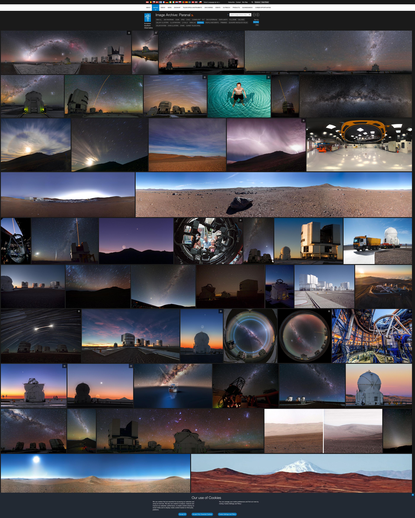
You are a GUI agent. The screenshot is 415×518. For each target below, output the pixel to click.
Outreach (226, 7)
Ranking (256, 22)
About (148, 7)
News (170, 7)
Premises (224, 22)
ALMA (177, 19)
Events (217, 7)
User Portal (265, 2)
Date (257, 25)
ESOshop (177, 7)
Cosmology (196, 19)
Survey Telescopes (193, 25)
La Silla (185, 22)
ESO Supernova (211, 19)
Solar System (161, 25)
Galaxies (241, 19)
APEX (182, 19)
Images (155, 7)
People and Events (212, 22)
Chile (188, 19)
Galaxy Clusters (162, 22)
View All (159, 19)
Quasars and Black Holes (238, 22)
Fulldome (232, 19)
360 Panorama (169, 19)
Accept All (182, 514)
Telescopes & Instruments (192, 7)
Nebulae (193, 22)
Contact (238, 2)
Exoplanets (223, 19)
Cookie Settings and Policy (227, 514)
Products (236, 7)
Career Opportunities (263, 7)
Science (257, 2)
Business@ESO (247, 7)
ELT (203, 19)
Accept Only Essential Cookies (202, 514)
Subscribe (231, 2)
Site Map (245, 2)
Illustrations (175, 22)
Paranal (201, 22)
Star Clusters (173, 25)
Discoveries (209, 7)
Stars (182, 25)
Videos (163, 7)
